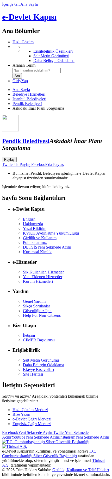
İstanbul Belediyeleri (29, 99)
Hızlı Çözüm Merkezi (30, 409)
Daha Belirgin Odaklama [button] (43, 365)
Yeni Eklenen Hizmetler (42, 276)
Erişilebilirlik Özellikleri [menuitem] (53, 51)
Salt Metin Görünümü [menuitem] (51, 56)
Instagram (84, 437)
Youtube (35, 437)
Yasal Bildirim (34, 228)
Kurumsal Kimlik (37, 252)
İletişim (29, 335)
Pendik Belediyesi (27, 103)
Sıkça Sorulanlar (36, 306)
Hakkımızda (33, 224)
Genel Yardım (34, 301)
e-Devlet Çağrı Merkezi (32, 419)
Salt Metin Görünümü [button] (41, 360)
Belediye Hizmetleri (29, 94)
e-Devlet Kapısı (29, 17)
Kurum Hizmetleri (38, 281)
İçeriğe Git (11, 4)
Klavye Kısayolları (38, 369)
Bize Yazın (21, 414)
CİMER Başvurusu (39, 340)
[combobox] (37, 70)
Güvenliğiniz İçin (37, 310)
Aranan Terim (24, 65)
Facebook (27, 432)
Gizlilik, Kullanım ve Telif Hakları (80, 470)
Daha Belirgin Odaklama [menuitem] (53, 60)
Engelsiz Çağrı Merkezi (32, 423)
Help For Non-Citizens (42, 315)
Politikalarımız (35, 242)
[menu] (61, 53)
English (29, 219)
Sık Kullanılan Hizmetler (43, 272)
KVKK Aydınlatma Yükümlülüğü (51, 233)
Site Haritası (33, 374)
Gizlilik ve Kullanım (40, 238)
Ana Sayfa (29, 4)
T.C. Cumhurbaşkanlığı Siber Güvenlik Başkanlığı (49, 453)
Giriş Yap (20, 81)
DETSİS (47, 247)
